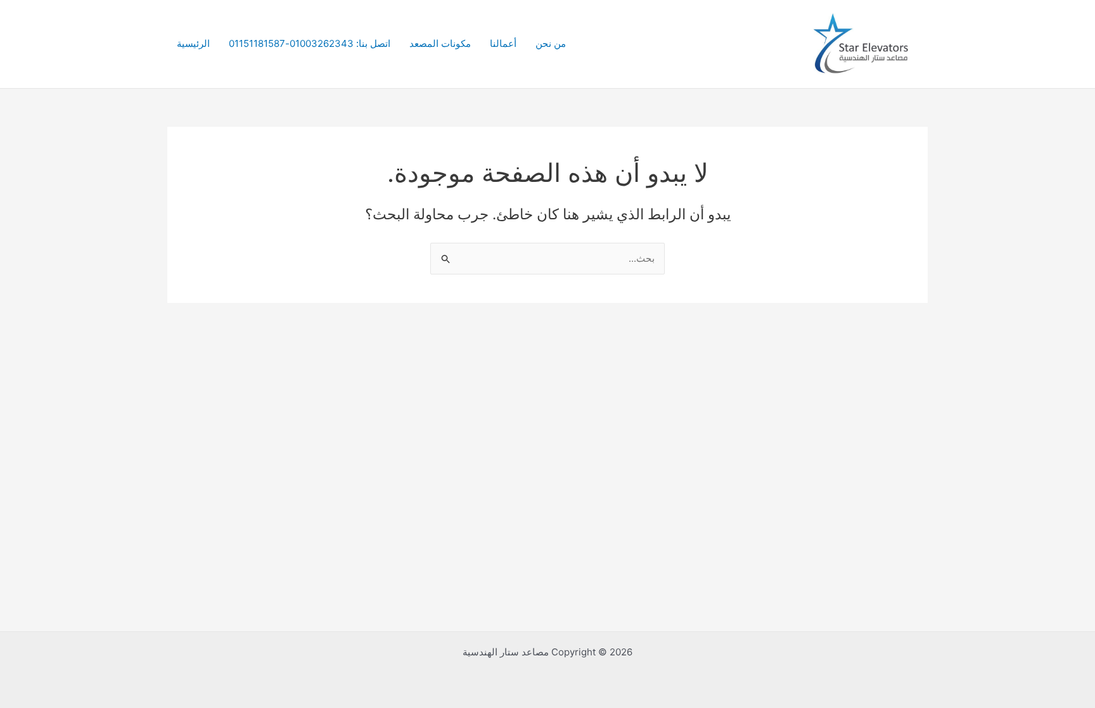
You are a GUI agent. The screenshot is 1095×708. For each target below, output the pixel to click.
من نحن (550, 43)
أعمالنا (503, 43)
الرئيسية (193, 43)
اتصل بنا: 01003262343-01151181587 (309, 43)
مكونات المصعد (440, 43)
